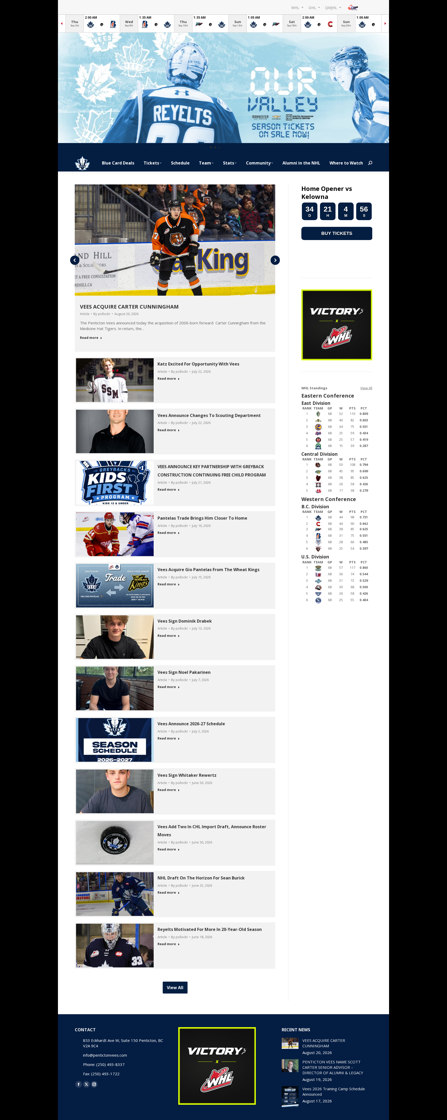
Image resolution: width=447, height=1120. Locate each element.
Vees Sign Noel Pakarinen (184, 672)
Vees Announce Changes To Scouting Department (209, 415)
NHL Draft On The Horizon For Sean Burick (201, 878)
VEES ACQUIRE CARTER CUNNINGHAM (129, 306)
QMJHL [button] (331, 7)
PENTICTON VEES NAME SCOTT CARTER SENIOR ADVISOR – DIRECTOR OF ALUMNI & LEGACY (332, 1067)
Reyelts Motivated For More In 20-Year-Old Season (210, 929)
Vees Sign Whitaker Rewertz (187, 775)
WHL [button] (295, 7)
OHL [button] (313, 7)
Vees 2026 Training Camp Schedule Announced (333, 1091)
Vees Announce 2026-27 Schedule (191, 724)
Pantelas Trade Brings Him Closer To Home (202, 518)
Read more (89, 337)
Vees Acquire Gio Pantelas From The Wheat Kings (208, 569)
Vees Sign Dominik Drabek (185, 621)
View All (366, 388)
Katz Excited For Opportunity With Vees (198, 364)
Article (85, 313)
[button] (211, 147)
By (101, 313)
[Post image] (290, 1043)
